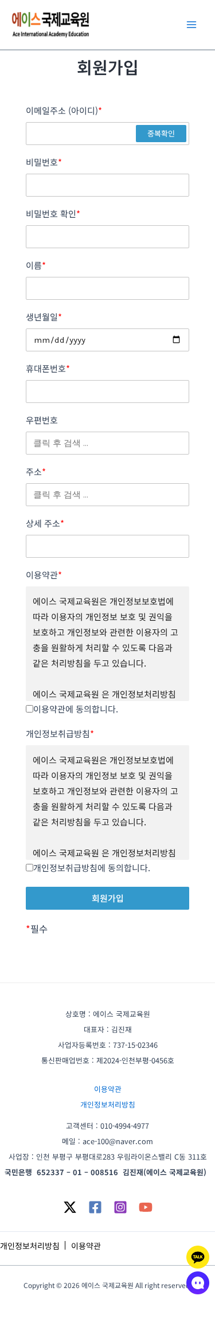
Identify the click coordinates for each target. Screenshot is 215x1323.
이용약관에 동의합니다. (75, 709)
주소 (36, 471)
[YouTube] (146, 1207)
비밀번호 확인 (53, 214)
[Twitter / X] (70, 1207)
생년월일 (44, 317)
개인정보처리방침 (107, 1104)
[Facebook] (95, 1207)
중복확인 (161, 133)
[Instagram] (120, 1207)
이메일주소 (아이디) (64, 110)
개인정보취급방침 (60, 733)
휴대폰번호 (48, 368)
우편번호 (42, 420)
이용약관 (44, 575)
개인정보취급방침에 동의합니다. (91, 868)
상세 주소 (45, 523)
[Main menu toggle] (191, 25)
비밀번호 (44, 162)
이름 (36, 265)
